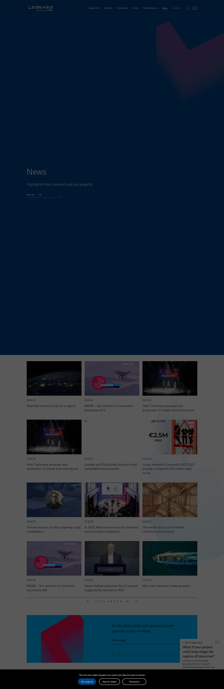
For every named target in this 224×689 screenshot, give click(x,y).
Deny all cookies (109, 681)
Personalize (134, 681)
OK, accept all (87, 681)
